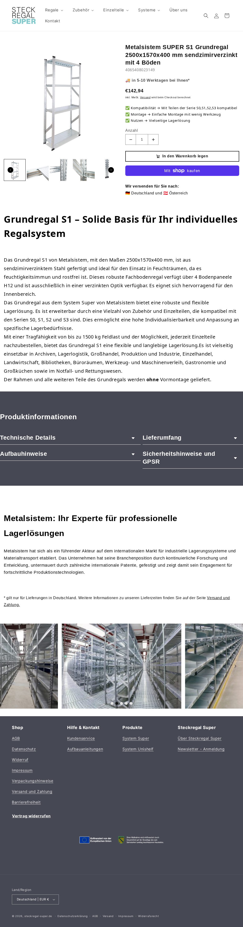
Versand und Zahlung (32, 791)
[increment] (153, 139)
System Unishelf (138, 749)
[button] (53, 10)
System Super (135, 738)
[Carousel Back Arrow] (10, 170)
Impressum (22, 770)
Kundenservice (81, 738)
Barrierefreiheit (26, 802)
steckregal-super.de (38, 916)
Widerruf (20, 759)
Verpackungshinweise (32, 780)
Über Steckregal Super (200, 738)
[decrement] (130, 139)
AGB (16, 738)
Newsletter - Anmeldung (201, 749)
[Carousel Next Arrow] (111, 170)
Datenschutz (24, 749)
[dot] (112, 703)
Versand (108, 916)
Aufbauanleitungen (85, 749)
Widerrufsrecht (148, 916)
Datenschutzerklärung (72, 916)
